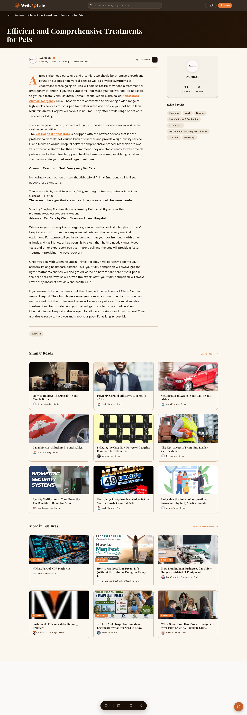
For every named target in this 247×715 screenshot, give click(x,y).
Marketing (189, 137)
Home (9, 15)
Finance (200, 113)
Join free (225, 5)
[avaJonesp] (33, 60)
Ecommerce (175, 125)
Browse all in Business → (205, 526)
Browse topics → (209, 353)
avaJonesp (45, 57)
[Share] (141, 706)
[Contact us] (238, 706)
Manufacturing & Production (184, 119)
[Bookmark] (131, 706)
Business (19, 15)
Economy (174, 113)
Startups (173, 137)
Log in (211, 5)
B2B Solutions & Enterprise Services (188, 131)
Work (187, 113)
